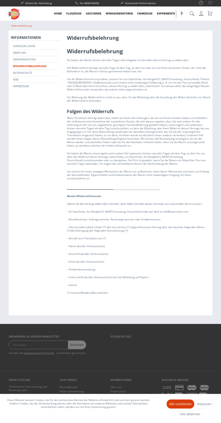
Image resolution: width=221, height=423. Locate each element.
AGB (15, 79)
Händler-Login (24, 46)
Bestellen (77, 345)
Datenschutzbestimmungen (39, 353)
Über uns (19, 53)
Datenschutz (22, 73)
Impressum (21, 86)
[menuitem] (199, 3)
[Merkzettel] (210, 3)
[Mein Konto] (201, 13)
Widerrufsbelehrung (29, 66)
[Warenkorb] (210, 13)
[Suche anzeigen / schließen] (192, 12)
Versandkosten (24, 59)
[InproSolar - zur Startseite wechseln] (14, 14)
